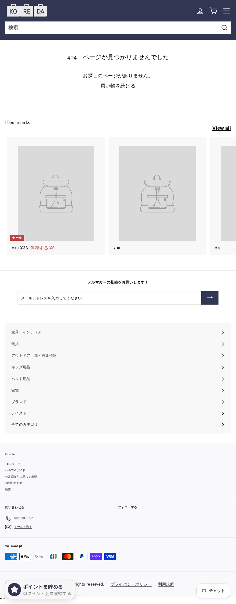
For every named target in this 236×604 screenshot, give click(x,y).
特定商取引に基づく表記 (21, 476)
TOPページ (12, 464)
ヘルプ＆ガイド (15, 470)
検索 (8, 489)
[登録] (209, 298)
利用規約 (166, 584)
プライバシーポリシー (131, 584)
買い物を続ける (118, 85)
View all (221, 128)
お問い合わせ (13, 482)
